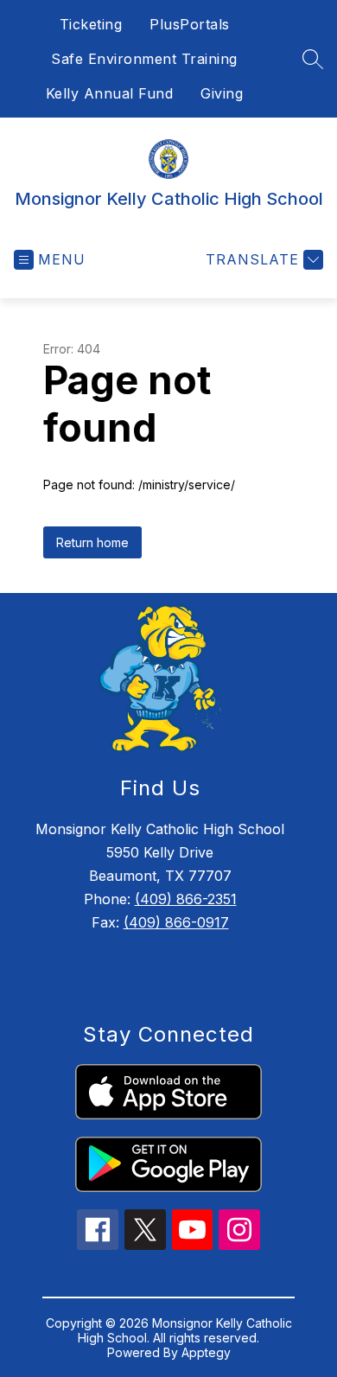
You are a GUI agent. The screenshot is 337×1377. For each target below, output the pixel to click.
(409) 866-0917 (176, 922)
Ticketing (91, 24)
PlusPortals (189, 24)
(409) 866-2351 (186, 899)
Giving (221, 93)
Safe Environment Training (144, 58)
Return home (92, 542)
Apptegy (206, 1352)
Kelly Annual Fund (110, 93)
